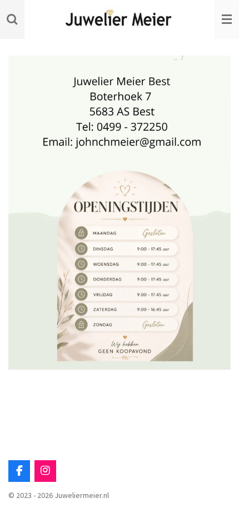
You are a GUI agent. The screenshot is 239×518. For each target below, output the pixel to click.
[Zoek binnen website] (12, 19)
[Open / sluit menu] (227, 19)
